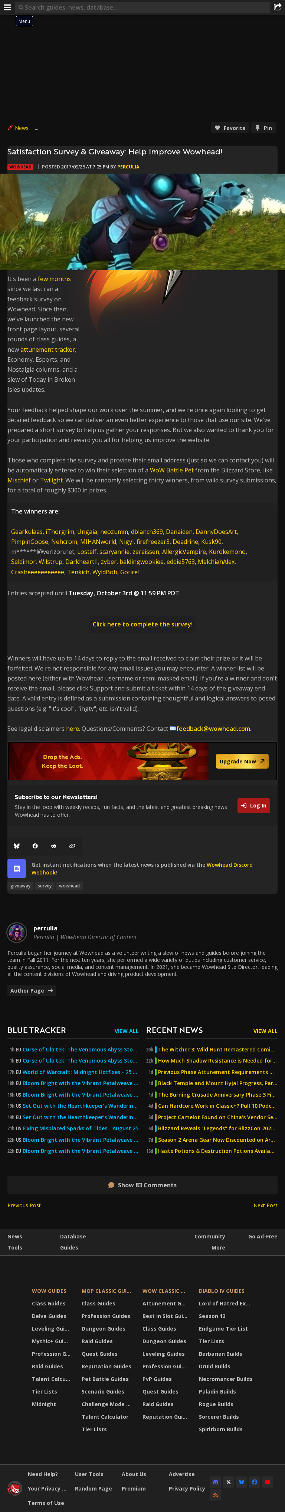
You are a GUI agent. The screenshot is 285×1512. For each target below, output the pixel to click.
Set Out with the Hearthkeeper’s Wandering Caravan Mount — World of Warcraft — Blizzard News (81, 1106)
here (72, 729)
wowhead (69, 886)
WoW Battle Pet (172, 470)
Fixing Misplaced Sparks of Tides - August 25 (80, 1128)
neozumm (114, 532)
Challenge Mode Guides (108, 1404)
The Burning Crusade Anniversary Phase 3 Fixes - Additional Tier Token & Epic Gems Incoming (218, 1094)
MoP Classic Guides (108, 1290)
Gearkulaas (27, 532)
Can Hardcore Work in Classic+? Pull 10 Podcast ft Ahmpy (218, 1106)
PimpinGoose (29, 542)
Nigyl (126, 542)
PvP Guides (157, 1378)
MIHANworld (98, 542)
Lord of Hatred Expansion (227, 1303)
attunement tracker (47, 349)
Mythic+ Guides (52, 1341)
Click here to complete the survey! (143, 624)
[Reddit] (54, 846)
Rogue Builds (216, 1404)
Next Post (265, 1205)
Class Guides (49, 1303)
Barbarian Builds (220, 1353)
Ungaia (87, 532)
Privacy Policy (187, 1488)
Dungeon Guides (103, 1328)
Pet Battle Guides (105, 1378)
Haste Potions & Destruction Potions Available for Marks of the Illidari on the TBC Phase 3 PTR (218, 1151)
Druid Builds (214, 1366)
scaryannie (114, 552)
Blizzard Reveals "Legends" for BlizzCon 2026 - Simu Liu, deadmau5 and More (218, 1128)
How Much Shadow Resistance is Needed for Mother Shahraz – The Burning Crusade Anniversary (218, 1060)
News (22, 127)
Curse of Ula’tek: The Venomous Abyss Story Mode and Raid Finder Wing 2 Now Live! (81, 1060)
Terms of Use (46, 1502)
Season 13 (212, 1315)
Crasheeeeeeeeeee (37, 572)
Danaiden (179, 532)
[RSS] (215, 1495)
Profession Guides (52, 1353)
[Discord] (215, 1482)
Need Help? (43, 1474)
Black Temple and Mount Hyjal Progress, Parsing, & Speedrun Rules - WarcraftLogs (218, 1083)
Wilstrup (50, 562)
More (218, 1247)
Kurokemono (227, 552)
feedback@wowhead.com (213, 729)
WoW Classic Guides (166, 1290)
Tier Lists (44, 1391)
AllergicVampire (184, 552)
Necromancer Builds (226, 1378)
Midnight (44, 1404)
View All (127, 1030)
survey (45, 886)
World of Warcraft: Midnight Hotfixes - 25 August (81, 1072)
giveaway (20, 886)
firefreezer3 (153, 542)
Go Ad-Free (263, 1236)
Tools (14, 1247)
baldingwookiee (141, 562)
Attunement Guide (166, 1303)
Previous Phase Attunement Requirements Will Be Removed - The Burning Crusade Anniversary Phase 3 (218, 1072)
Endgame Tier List (223, 1328)
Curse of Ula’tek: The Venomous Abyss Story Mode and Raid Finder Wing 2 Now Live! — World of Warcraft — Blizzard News (81, 1049)
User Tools (89, 1474)
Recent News (174, 1030)
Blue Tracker (36, 1030)
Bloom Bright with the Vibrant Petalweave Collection (81, 1140)
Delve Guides (49, 1315)
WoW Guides (49, 1290)
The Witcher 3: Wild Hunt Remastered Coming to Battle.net (218, 1049)
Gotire (129, 572)
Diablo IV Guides (222, 1290)
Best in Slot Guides (166, 1315)
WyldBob (104, 572)
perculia (128, 167)
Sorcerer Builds (219, 1416)
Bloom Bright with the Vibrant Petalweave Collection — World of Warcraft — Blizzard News (81, 1083)
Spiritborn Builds (221, 1429)
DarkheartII (81, 562)
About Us (134, 1474)
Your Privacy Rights (48, 1488)
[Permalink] (72, 846)
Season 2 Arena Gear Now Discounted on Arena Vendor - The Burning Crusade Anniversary (218, 1140)
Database (73, 1236)
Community (209, 1236)
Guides (69, 1247)
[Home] (14, 1493)
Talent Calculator (52, 1378)
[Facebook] (35, 846)
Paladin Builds (217, 1391)
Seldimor (23, 562)
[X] (228, 1482)
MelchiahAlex (216, 562)
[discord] (16, 868)
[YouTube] (267, 1482)
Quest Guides (100, 1353)
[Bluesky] (16, 846)
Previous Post (24, 1205)
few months (54, 279)
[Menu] (7, 7)
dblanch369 (147, 532)
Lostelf (86, 552)
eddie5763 (181, 562)
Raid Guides (47, 1366)
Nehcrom (64, 542)
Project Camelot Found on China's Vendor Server (218, 1117)
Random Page (93, 1488)
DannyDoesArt (216, 532)
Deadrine (185, 542)
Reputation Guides (106, 1366)
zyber (109, 562)
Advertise (182, 1474)
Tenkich (78, 572)
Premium (134, 1488)
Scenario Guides (103, 1391)
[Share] (277, 7)
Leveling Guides (52, 1328)
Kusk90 (211, 542)
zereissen (145, 552)
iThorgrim (60, 532)
